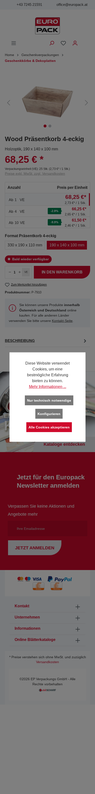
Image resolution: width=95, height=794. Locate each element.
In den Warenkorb (62, 272)
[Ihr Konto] (75, 43)
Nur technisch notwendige (49, 400)
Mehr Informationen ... (47, 387)
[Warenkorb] (84, 41)
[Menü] (13, 43)
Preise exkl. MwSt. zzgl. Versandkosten (35, 173)
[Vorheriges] (8, 103)
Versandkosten (47, 662)
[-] (9, 272)
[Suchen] (51, 43)
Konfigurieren (49, 414)
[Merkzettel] (63, 43)
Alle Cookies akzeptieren (49, 427)
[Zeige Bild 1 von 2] (45, 126)
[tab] (46, 341)
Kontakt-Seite (62, 321)
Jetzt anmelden (34, 547)
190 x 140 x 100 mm (66, 245)
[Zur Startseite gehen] (47, 25)
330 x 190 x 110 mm (25, 245)
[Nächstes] (86, 103)
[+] (19, 272)
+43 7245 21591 (29, 4)
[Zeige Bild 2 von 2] (49, 126)
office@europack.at (72, 4)
